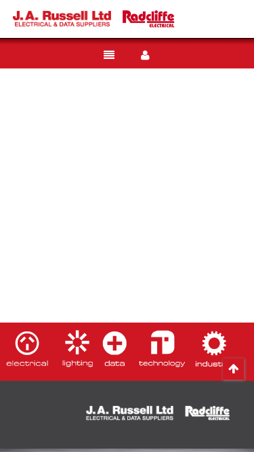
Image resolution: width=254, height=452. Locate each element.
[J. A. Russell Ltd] (62, 18)
